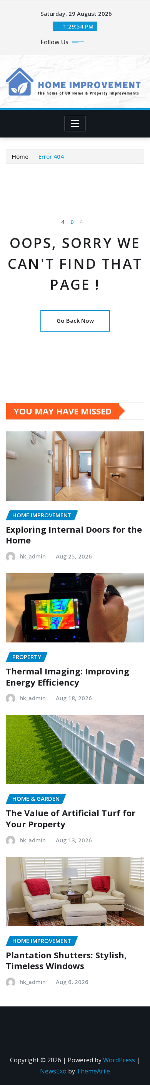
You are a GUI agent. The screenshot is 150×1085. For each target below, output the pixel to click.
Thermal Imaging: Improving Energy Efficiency (67, 676)
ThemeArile (93, 1071)
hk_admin (33, 556)
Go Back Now (75, 320)
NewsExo (53, 1071)
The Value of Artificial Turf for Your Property (70, 818)
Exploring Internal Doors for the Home (74, 534)
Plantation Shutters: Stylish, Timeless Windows (66, 960)
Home (20, 156)
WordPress (119, 1060)
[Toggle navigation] (75, 123)
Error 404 (51, 156)
